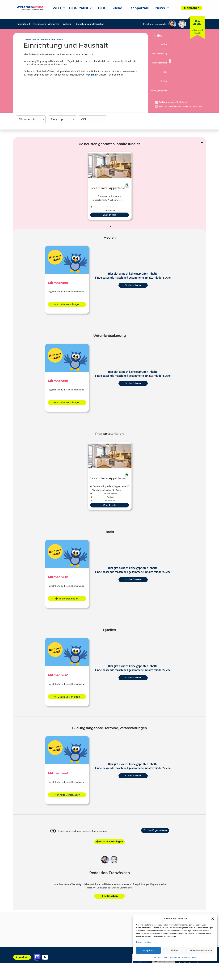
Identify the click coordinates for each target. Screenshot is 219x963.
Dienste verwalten (143, 942)
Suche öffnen (133, 285)
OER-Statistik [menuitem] (80, 8)
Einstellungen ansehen (201, 950)
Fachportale (22, 23)
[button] (212, 918)
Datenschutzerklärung (178, 957)
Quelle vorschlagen (69, 696)
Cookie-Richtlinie (160, 957)
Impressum (193, 957)
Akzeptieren (148, 950)
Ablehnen (174, 950)
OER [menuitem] (101, 8)
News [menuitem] (160, 8)
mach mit (91, 74)
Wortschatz (53, 23)
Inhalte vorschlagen (68, 304)
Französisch (38, 23)
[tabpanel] (110, 186)
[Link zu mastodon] (37, 957)
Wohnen (67, 23)
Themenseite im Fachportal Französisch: (43, 39)
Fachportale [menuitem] (139, 8)
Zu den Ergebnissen (155, 830)
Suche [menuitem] (117, 8)
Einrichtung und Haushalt (90, 23)
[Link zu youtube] (45, 957)
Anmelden (22, 957)
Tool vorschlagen (69, 598)
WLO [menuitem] (57, 8)
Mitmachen (111, 896)
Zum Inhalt (109, 215)
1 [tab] (110, 226)
